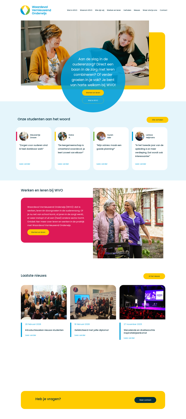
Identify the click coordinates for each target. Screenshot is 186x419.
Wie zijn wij (99, 10)
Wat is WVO (72, 10)
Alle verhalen (157, 120)
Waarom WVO (86, 10)
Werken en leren (114, 10)
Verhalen (127, 10)
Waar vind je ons (150, 10)
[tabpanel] (34, 148)
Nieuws (137, 10)
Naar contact (145, 400)
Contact (163, 10)
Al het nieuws (154, 276)
